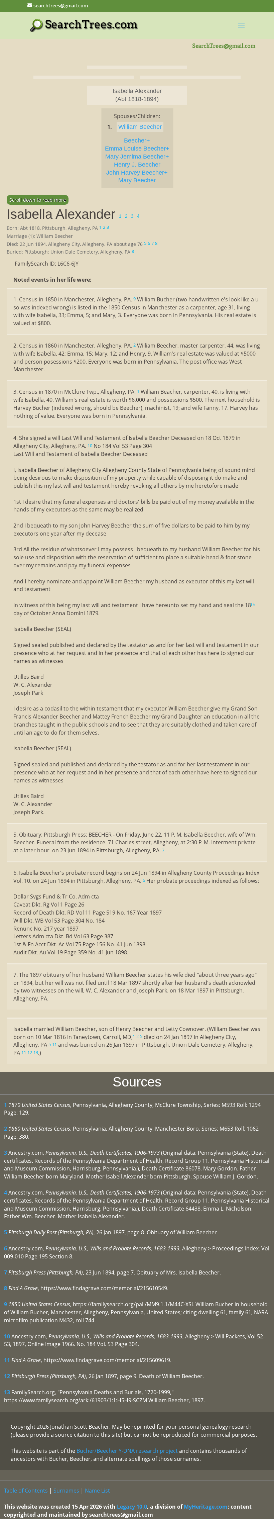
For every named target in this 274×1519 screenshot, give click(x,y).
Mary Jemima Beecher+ (137, 156)
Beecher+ (137, 140)
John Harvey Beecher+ (137, 172)
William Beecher (140, 126)
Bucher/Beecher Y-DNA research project (127, 1450)
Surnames (66, 1490)
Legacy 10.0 (132, 1506)
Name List (97, 1490)
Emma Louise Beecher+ (137, 148)
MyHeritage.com (206, 1506)
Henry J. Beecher (137, 164)
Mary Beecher (137, 180)
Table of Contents (26, 1490)
